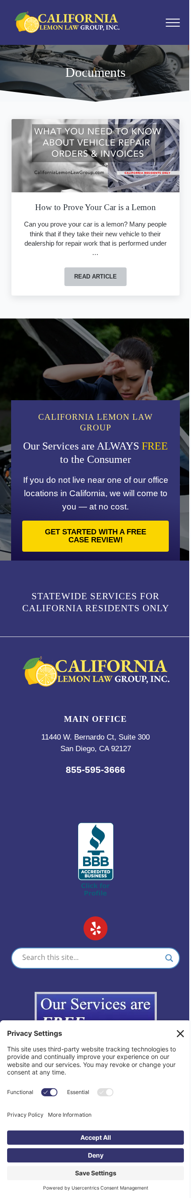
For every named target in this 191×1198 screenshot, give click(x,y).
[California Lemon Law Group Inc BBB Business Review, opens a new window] (96, 828)
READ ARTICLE (100, 278)
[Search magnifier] (169, 958)
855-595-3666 (95, 769)
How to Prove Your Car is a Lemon (95, 207)
